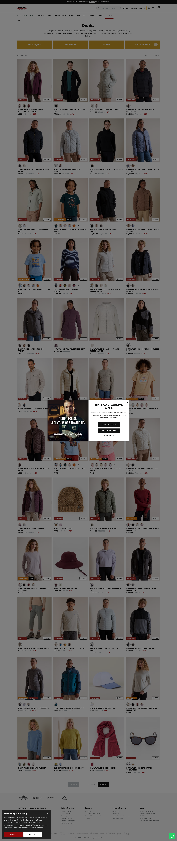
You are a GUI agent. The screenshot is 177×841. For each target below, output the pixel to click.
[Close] (47, 813)
